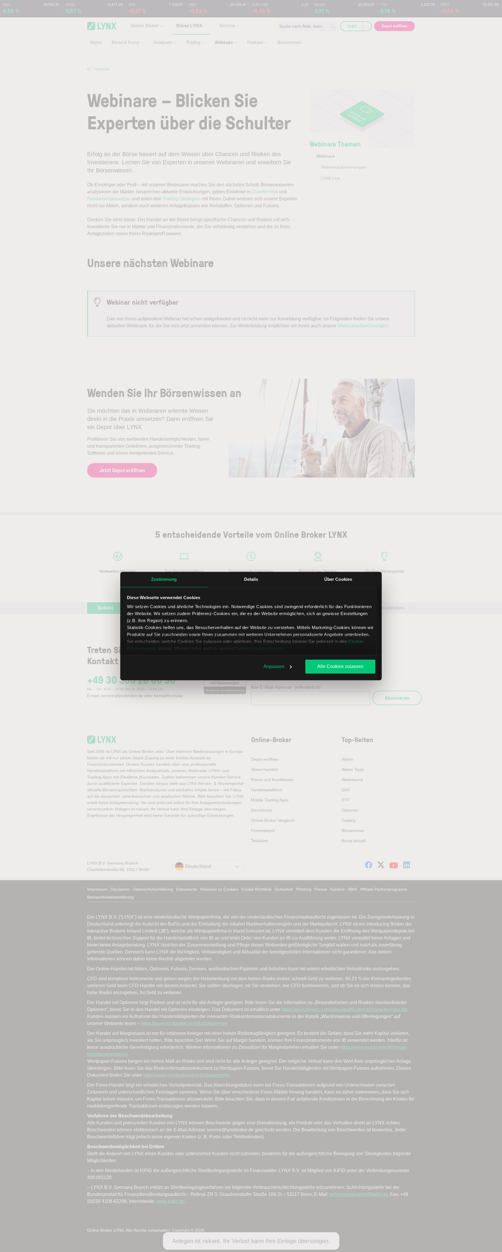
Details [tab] (251, 579)
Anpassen (273, 666)
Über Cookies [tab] (338, 579)
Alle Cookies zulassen (340, 666)
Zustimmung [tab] (164, 579)
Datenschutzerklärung (260, 648)
